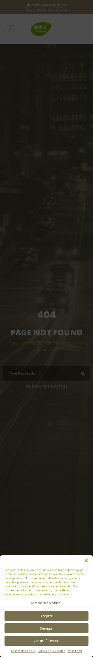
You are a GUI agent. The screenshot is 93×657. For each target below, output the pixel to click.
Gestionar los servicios (45, 603)
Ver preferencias (47, 640)
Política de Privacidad (51, 651)
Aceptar (46, 616)
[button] (86, 560)
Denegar (46, 628)
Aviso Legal (74, 651)
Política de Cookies (23, 651)
